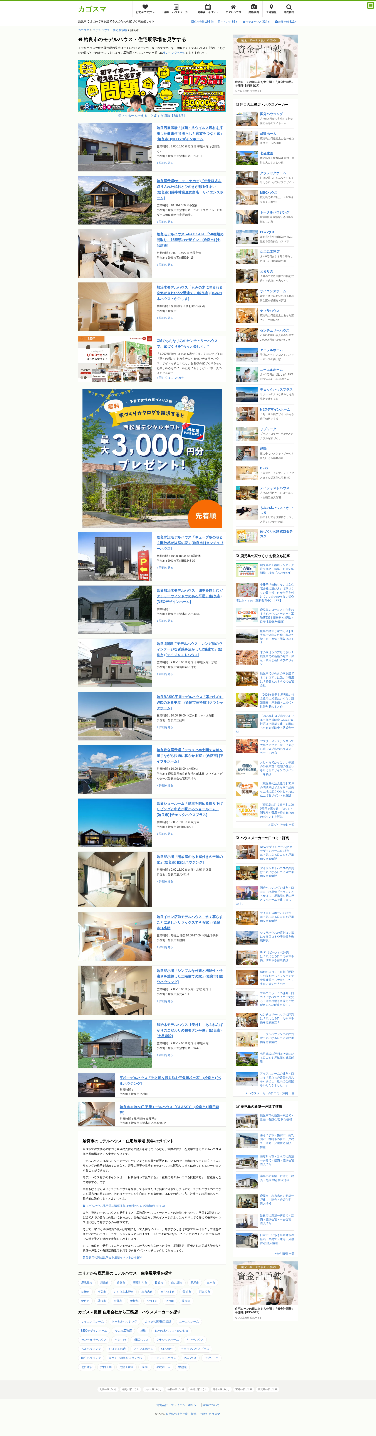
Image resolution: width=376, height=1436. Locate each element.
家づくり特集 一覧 (282, 824)
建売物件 (289, 12)
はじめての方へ (145, 12)
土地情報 (271, 12)
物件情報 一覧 (285, 1253)
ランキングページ (174, 52)
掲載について (211, 1405)
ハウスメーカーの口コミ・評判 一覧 (270, 1093)
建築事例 (253, 12)
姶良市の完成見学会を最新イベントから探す (114, 1257)
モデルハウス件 (258, 21)
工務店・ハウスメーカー (176, 12)
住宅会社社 (204, 21)
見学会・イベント (208, 12)
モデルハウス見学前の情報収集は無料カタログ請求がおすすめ (125, 1205)
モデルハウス (233, 12)
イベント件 (230, 21)
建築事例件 (288, 21)
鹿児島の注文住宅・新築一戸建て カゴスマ (192, 1414)
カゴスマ (92, 9)
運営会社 (162, 1405)
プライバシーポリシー (185, 1405)
